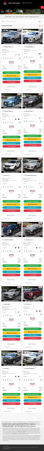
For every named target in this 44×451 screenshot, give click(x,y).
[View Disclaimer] (12, 58)
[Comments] (19, 58)
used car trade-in (22, 433)
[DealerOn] (6, 446)
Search (40, 21)
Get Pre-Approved (11, 79)
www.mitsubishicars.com (6, 448)
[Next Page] (35, 418)
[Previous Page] (33, 418)
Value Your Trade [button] (12, 75)
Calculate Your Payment (11, 72)
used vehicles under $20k (21, 431)
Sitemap (12, 447)
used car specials (14, 433)
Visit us (33, 438)
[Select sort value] (41, 26)
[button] (20, 36)
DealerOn (9, 447)
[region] (11, 67)
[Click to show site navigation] (42, 7)
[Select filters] (39, 26)
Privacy (15, 447)
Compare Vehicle (7, 89)
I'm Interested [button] (12, 82)
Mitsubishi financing (37, 435)
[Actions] (19, 47)
